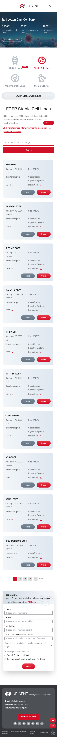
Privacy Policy (32, 732)
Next (41, 579)
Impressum (44, 732)
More (27, 192)
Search (28, 150)
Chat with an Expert (28, 717)
